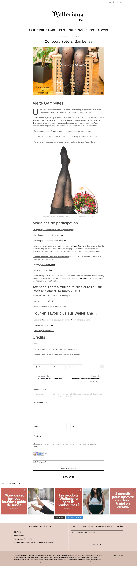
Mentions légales (20, 535)
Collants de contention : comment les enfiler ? (85, 378)
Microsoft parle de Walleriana (49, 377)
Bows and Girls (60, 241)
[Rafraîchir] (46, 453)
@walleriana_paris (47, 265)
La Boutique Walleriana (44, 331)
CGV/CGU (17, 532)
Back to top (116, 555)
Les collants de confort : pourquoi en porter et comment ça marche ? (63, 320)
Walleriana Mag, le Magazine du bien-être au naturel (33, 542)
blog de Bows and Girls (80, 246)
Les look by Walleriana (43, 325)
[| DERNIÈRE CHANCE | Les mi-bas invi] (41, 501)
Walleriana (58, 235)
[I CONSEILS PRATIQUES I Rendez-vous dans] (123, 501)
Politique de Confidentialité (24, 539)
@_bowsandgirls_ (46, 270)
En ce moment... (63, 37)
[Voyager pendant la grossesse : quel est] (96, 501)
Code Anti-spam (39, 462)
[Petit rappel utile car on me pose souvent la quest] (68, 501)
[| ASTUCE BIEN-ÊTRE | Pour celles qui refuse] (14, 501)
